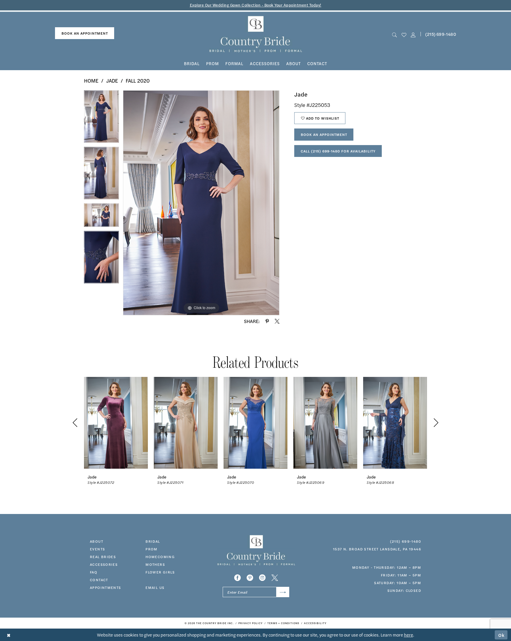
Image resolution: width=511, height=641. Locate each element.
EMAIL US (154, 587)
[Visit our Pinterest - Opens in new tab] (250, 577)
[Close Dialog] (9, 635)
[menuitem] (84, 33)
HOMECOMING (160, 556)
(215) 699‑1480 (440, 34)
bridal (152, 541)
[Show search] (394, 34)
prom (151, 549)
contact (99, 579)
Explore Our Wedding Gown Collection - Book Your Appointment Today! (255, 5)
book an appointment (85, 33)
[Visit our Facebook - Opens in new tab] (237, 577)
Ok (501, 635)
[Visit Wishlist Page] (403, 34)
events (97, 549)
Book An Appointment (324, 134)
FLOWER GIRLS (160, 572)
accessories (104, 564)
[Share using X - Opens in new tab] (277, 321)
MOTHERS (155, 564)
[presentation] (116, 422)
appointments (105, 587)
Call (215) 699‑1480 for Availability (338, 151)
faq (93, 572)
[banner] (255, 34)
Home (91, 80)
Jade (112, 80)
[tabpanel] (101, 118)
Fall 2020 (138, 80)
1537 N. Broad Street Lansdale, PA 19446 (377, 549)
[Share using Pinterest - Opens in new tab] (267, 321)
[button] (413, 34)
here (408, 635)
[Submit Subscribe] (283, 592)
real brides (103, 556)
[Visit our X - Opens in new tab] (274, 577)
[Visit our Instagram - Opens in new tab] (262, 577)
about (96, 541)
